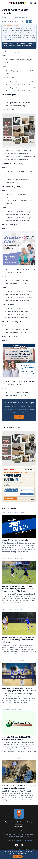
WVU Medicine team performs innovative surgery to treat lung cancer (19, 786)
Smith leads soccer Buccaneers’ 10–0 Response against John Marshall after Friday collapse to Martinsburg (17, 588)
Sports (19, 822)
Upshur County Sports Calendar (15, 539)
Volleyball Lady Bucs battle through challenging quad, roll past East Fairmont (19, 689)
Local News (9, 822)
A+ (30, 21)
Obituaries (29, 822)
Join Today (17, 856)
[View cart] (31, 3)
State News (19, 826)
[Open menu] (3, 3)
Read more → (9, 39)
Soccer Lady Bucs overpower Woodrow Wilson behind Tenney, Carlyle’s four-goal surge (18, 639)
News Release (6, 709)
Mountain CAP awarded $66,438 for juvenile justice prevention (17, 738)
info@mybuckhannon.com (23, 841)
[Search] (35, 3)
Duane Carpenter (7, 512)
